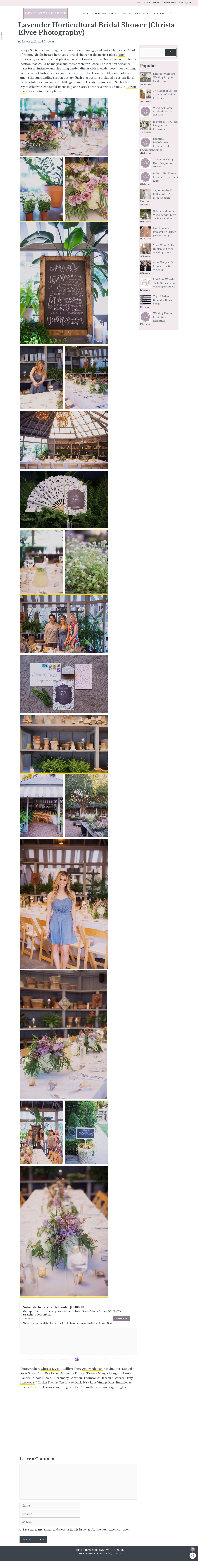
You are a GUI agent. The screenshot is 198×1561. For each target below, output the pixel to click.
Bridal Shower (44, 41)
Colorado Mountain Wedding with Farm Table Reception (164, 215)
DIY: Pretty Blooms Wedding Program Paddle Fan (164, 77)
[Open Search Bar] (170, 13)
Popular (159, 13)
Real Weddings (104, 13)
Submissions (170, 3)
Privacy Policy (104, 1553)
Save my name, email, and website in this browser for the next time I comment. (77, 1529)
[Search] (170, 52)
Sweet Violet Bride (45, 13)
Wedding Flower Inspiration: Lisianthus (162, 317)
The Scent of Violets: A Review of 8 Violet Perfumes (165, 94)
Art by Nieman (92, 1368)
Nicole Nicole (42, 1378)
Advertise (157, 3)
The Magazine (186, 3)
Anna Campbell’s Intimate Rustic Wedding (163, 266)
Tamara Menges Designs (103, 1373)
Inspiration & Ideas (133, 13)
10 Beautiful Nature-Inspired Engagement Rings (165, 177)
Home (138, 3)
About (147, 3)
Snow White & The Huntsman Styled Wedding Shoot (164, 249)
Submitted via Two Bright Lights (103, 1387)
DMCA (117, 1553)
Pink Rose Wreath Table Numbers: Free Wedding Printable (165, 283)
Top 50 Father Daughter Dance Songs (163, 300)
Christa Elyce (50, 1368)
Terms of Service (86, 1553)
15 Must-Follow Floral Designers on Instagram (165, 125)
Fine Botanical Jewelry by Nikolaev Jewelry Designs (164, 232)
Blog (86, 13)
